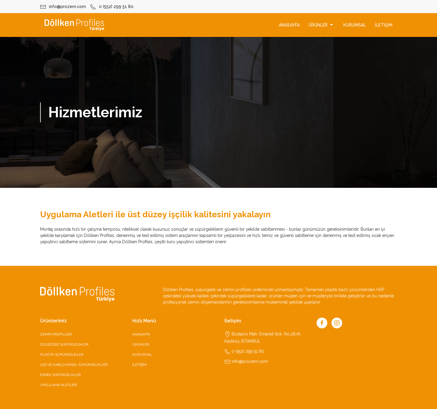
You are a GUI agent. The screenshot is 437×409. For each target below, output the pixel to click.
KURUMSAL (354, 25)
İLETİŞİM (383, 25)
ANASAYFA (289, 25)
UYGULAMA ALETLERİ (58, 385)
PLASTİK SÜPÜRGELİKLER (62, 354)
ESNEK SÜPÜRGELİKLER (60, 375)
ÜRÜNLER (318, 25)
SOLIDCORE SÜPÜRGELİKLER (64, 344)
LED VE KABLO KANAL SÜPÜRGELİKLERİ (74, 365)
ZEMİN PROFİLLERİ (56, 334)
